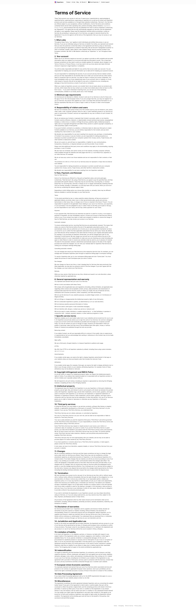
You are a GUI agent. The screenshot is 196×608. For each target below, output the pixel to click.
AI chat (73, 2)
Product (68, 2)
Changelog (121, 605)
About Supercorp (94, 2)
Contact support (105, 2)
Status (115, 605)
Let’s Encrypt (60, 351)
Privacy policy (137, 605)
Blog (77, 2)
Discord (84, 2)
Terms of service (129, 605)
